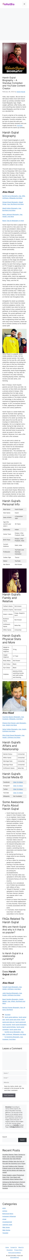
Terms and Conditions (14, 1252)
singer (4, 1219)
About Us (21, 1247)
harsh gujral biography (19, 1024)
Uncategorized (7, 1222)
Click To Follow (18, 782)
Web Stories (6, 1230)
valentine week (7, 1224)
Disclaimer (10, 1250)
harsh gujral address (11, 1017)
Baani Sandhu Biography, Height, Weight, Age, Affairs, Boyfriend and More (13, 1001)
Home (7, 1247)
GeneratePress (14, 1257)
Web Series (6, 1227)
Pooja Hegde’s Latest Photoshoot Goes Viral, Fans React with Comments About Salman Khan (13, 1177)
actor (4, 1208)
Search (4, 1137)
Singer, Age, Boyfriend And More (13, 204)
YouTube (19, 125)
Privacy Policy (18, 1250)
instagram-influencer (9, 1216)
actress (4, 1211)
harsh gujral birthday (9, 1027)
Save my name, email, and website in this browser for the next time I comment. (14, 1088)
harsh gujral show (15, 1029)
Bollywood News (7, 1213)
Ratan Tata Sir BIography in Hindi (13, 220)
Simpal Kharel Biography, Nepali (12, 202)
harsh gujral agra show (13, 1019)
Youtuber (7, 1014)
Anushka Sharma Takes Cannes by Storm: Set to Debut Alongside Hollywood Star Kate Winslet (13, 1156)
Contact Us (13, 1247)
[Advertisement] (14, 23)
